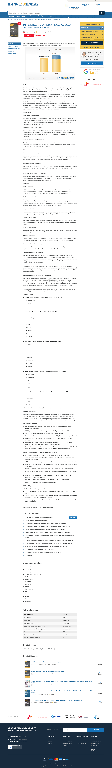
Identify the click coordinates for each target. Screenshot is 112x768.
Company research (67, 741)
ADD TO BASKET (92, 43)
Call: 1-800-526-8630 (92, 60)
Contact (80, 739)
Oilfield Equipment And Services (45, 649)
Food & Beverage (76, 16)
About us (50, 739)
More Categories (95, 16)
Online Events (96, 743)
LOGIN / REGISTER (100, 1)
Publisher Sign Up (96, 739)
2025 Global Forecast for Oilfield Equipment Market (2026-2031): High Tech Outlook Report (56, 700)
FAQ (91, 1)
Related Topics (12, 51)
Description (11, 43)
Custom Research (67, 743)
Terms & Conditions (62, 764)
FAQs (79, 741)
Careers (50, 741)
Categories (65, 739)
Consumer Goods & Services (85, 16)
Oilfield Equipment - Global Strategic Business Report (46, 662)
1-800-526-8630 (74, 7)
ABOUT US (76, 1)
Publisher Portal (96, 741)
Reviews (50, 743)
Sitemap (47, 764)
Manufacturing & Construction (39, 16)
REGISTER (96, 730)
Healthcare (11, 16)
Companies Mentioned (14, 48)
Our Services (102, 16)
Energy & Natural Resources (50, 16)
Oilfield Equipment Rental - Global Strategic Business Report (47, 671)
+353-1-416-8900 (85, 5)
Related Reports (12, 53)
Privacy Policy (53, 764)
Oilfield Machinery (29, 649)
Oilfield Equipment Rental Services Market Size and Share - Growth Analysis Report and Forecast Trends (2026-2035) (62, 681)
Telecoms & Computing (69, 16)
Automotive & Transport (61, 16)
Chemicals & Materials (30, 16)
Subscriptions (66, 745)
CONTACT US (84, 1)
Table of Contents (13, 46)
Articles (94, 745)
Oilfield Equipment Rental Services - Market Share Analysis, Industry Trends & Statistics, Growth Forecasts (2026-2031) (62, 691)
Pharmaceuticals (20, 16)
